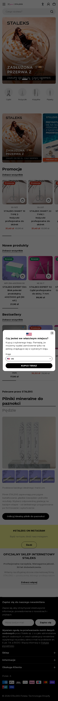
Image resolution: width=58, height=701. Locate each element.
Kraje (8, 354)
